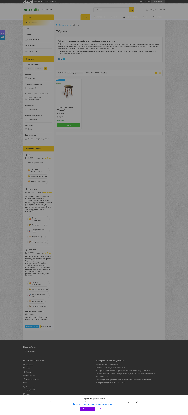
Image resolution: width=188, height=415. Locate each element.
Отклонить (103, 409)
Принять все (87, 409)
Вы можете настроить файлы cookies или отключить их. (93, 404)
